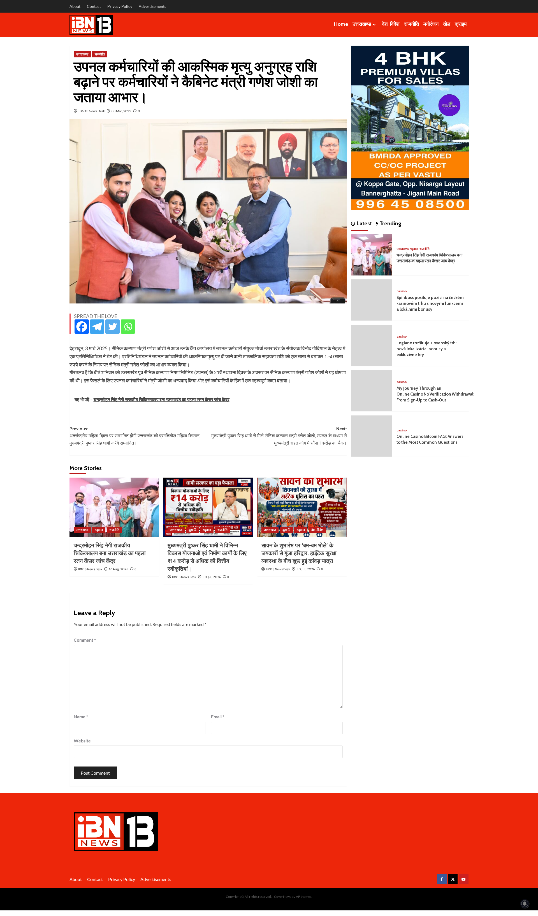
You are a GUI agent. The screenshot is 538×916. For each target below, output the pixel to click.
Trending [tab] (389, 223)
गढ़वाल (99, 530)
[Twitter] (112, 326)
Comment (85, 639)
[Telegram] (97, 326)
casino (401, 291)
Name (81, 716)
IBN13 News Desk (91, 111)
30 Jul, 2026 (212, 577)
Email (217, 716)
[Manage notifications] (524, 903)
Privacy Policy (119, 6)
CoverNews (282, 896)
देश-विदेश (391, 24)
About (74, 6)
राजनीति (411, 24)
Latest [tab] (363, 223)
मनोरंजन (431, 24)
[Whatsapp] (128, 326)
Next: (279, 436)
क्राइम (461, 24)
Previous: (134, 436)
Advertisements (152, 6)
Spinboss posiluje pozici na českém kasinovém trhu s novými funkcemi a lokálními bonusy (430, 303)
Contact (94, 6)
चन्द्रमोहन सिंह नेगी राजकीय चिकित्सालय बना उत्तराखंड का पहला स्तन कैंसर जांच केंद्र (110, 553)
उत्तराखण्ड (362, 24)
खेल (446, 24)
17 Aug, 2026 (118, 569)
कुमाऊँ (192, 530)
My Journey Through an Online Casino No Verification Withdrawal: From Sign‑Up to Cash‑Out (435, 394)
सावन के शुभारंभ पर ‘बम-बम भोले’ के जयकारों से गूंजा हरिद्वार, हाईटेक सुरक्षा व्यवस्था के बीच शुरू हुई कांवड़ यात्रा (299, 553)
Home (341, 24)
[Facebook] (82, 326)
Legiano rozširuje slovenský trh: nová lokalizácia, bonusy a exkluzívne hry (426, 349)
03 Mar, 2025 (121, 111)
